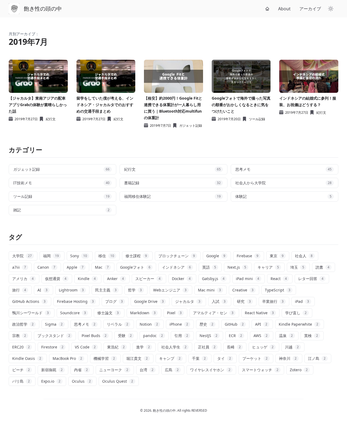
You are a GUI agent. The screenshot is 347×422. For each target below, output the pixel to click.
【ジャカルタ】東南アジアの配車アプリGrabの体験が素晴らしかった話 (38, 105)
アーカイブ (310, 9)
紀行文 (51, 119)
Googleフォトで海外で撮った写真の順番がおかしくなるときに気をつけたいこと (241, 105)
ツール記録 (257, 119)
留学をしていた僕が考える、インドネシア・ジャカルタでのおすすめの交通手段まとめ (104, 105)
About (284, 9)
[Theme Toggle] (330, 8)
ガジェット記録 (190, 125)
